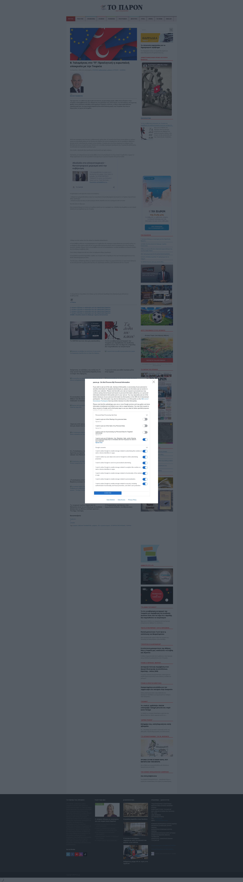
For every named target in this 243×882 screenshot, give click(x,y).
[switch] (145, 419)
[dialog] (121, 441)
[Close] (154, 382)
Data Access (121, 500)
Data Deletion (111, 500)
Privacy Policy (132, 500)
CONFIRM (107, 493)
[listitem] (121, 415)
